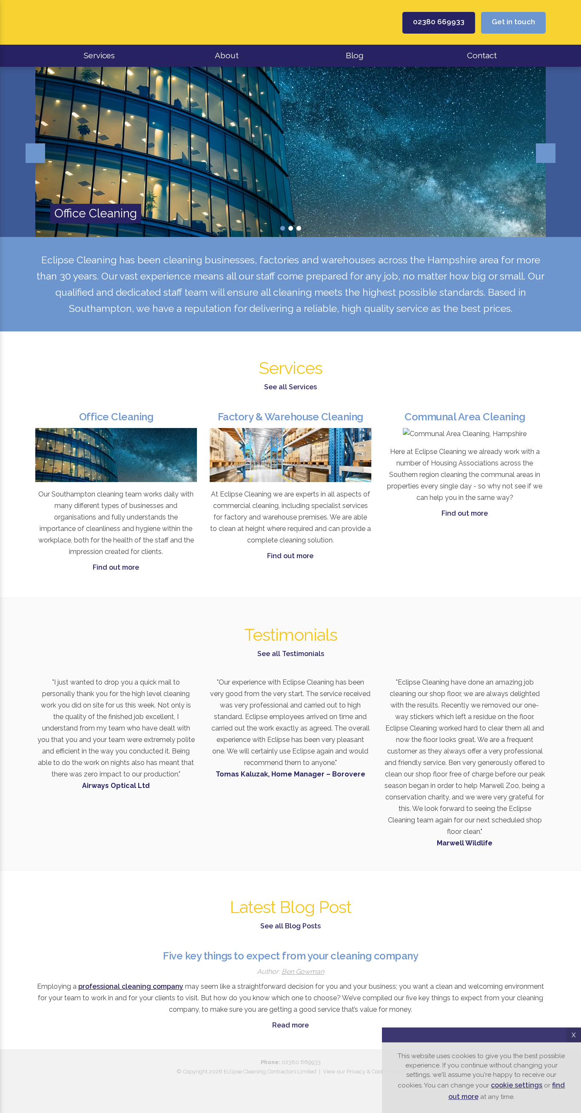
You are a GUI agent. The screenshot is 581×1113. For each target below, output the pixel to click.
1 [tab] (282, 228)
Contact (482, 55)
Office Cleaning (116, 417)
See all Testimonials (290, 654)
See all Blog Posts (290, 926)
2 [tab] (290, 228)
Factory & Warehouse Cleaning (290, 417)
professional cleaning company (130, 986)
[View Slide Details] (290, 152)
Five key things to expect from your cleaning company (290, 956)
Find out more (116, 567)
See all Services (290, 387)
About (227, 55)
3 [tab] (298, 228)
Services (99, 55)
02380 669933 (438, 21)
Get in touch (513, 21)
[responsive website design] (290, 1084)
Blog (354, 55)
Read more (290, 1025)
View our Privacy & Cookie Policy (364, 1071)
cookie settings (516, 1085)
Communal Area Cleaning (464, 417)
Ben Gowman (303, 971)
